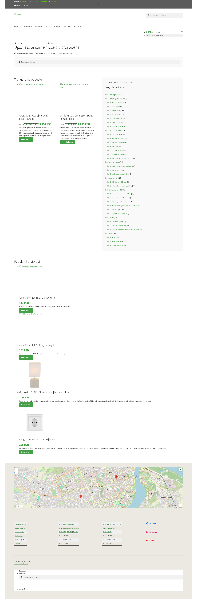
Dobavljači (38, 26)
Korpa (48, 26)
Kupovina (77, 26)
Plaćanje (57, 26)
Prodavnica (28, 26)
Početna (17, 26)
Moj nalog (67, 26)
